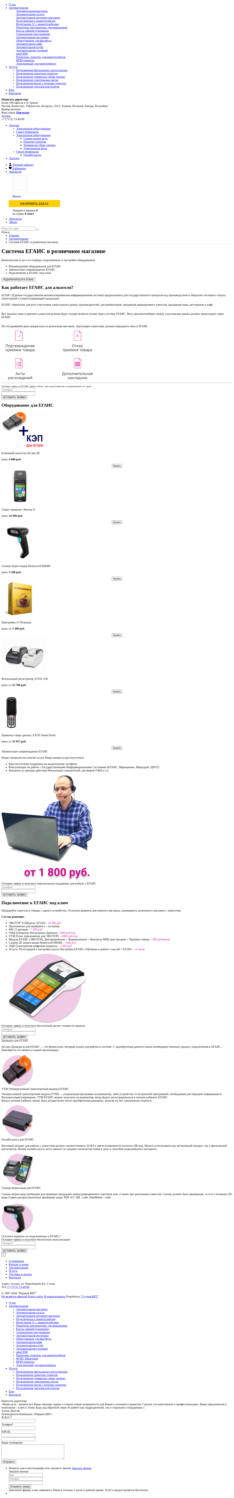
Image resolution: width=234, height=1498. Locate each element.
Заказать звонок (82, 1468)
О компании (16, 1261)
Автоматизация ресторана (32, 37)
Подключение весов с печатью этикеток (41, 83)
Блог (12, 89)
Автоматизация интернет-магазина (38, 17)
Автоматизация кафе (29, 43)
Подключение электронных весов (37, 80)
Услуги (13, 66)
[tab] (33, 128)
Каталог (14, 125)
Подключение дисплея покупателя (37, 86)
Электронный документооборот (36, 63)
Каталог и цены (19, 1264)
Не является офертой (14, 1296)
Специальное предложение (33, 34)
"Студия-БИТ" (90, 1296)
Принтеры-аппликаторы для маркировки (41, 27)
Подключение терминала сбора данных (40, 76)
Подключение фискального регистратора (41, 70)
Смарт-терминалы (27, 151)
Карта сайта (35, 1296)
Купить (117, 466)
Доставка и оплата (20, 1274)
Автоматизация (18, 7)
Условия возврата (54, 1296)
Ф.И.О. (6, 1417)
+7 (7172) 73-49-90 (18, 1287)
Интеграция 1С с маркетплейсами (37, 24)
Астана (5, 115)
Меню (13, 222)
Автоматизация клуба (29, 47)
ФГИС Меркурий (27, 1358)
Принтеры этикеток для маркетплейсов (40, 57)
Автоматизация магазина (32, 11)
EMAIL (6, 1431)
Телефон (7, 1424)
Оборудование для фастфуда (33, 40)
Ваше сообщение (12, 1442)
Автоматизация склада (30, 14)
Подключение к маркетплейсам (35, 20)
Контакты (15, 93)
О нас (12, 4)
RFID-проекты (25, 60)
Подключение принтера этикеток (37, 73)
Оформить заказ (34, 203)
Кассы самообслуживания (32, 30)
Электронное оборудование (33, 135)
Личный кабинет (23, 164)
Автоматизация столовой (32, 50)
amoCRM (22, 53)
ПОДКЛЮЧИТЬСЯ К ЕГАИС (18, 279)
